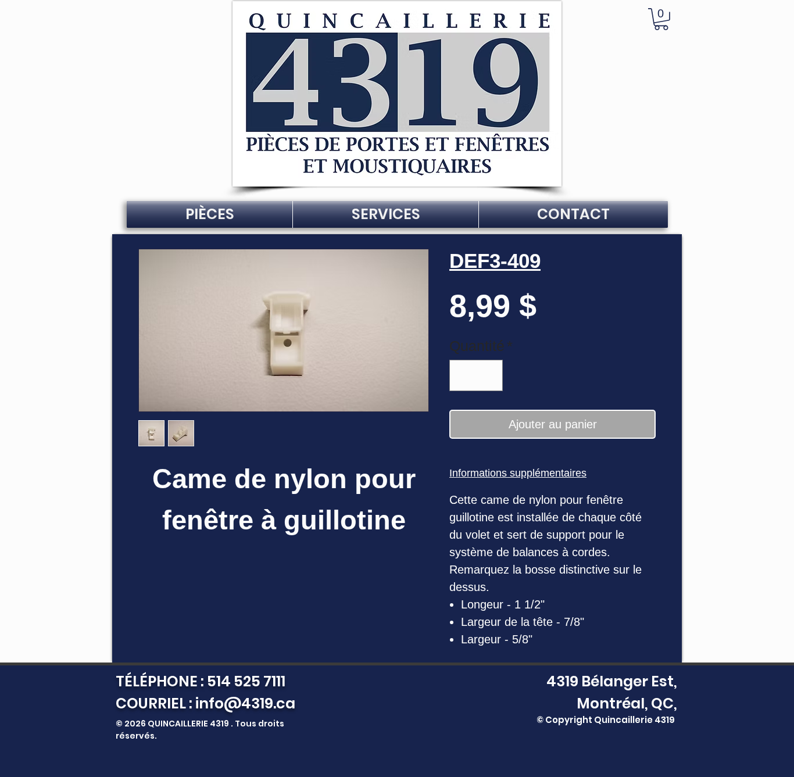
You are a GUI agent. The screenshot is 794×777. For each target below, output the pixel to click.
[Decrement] (463, 375)
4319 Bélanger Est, (609, 681)
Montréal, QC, (627, 703)
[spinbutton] (476, 375)
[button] (661, 19)
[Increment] (489, 375)
